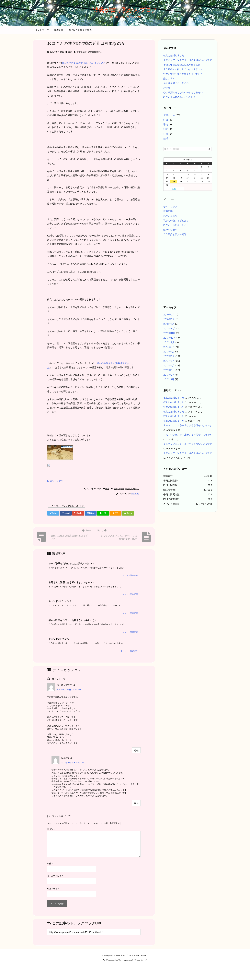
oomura (135, 493)
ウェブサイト (53, 888)
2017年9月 (169, 342)
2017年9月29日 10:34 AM (69, 689)
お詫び (166, 87)
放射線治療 (82, 52)
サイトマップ (42, 30)
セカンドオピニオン (59, 639)
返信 (136, 750)
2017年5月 (169, 360)
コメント (51, 829)
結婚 (165, 138)
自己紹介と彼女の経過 (80, 30)
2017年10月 (169, 337)
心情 (165, 133)
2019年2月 (169, 314)
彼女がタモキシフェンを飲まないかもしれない (73, 620)
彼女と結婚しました (173, 55)
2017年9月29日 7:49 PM (72, 762)
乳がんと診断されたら (174, 225)
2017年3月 (169, 370)
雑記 (165, 129)
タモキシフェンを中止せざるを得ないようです (187, 60)
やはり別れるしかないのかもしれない (183, 92)
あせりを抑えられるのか (176, 83)
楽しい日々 (169, 78)
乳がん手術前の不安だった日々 (179, 97)
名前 (50, 863)
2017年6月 (169, 356)
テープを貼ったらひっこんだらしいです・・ (72, 563)
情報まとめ (169, 115)
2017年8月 (169, 347)
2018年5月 (169, 319)
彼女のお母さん (95, 52)
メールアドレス (55, 876)
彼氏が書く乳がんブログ (125, 9)
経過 (70, 52)
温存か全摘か (170, 229)
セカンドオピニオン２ (60, 601)
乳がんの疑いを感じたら (176, 220)
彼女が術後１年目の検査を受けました (183, 73)
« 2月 (174, 189)
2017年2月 (169, 374)
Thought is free (140, 960)
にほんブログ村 (55, 480)
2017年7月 (168, 351)
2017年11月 (169, 333)
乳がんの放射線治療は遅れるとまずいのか (84, 63)
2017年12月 (169, 328)
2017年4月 (169, 365)
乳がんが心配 (170, 215)
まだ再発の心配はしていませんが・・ (183, 69)
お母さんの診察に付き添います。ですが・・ (72, 582)
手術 (165, 124)
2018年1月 (168, 323)
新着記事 (58, 30)
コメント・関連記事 (129, 575)
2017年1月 (168, 379)
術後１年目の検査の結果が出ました (181, 64)
